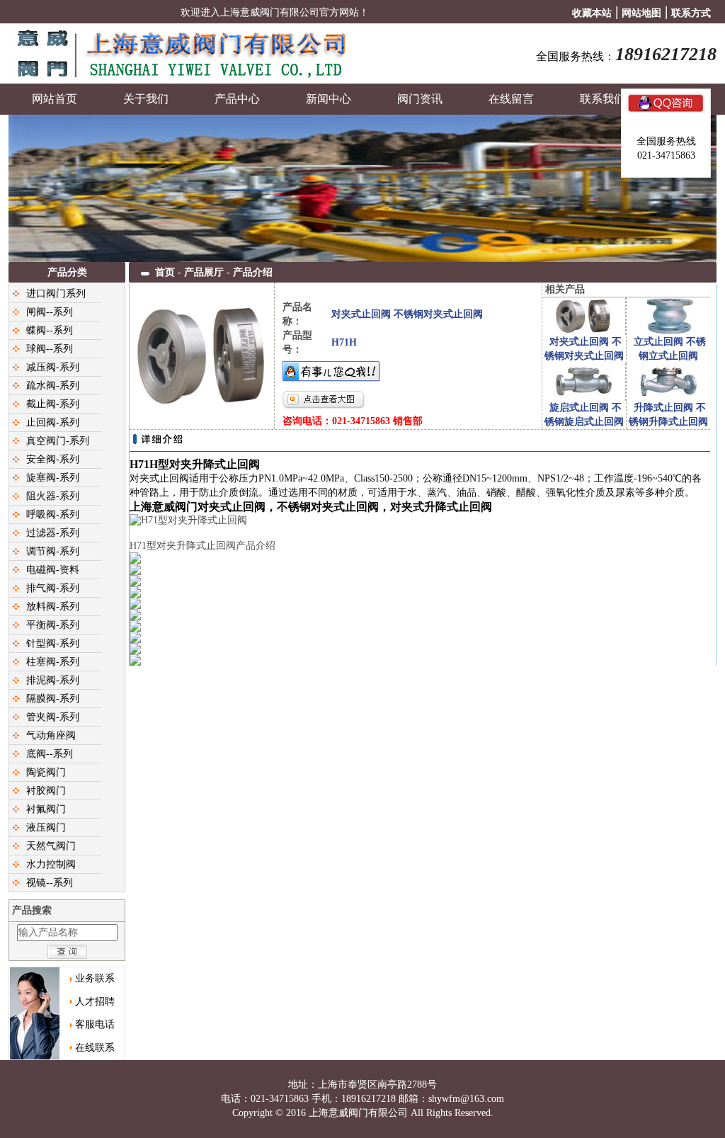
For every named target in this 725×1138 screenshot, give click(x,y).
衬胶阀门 (46, 790)
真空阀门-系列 (57, 441)
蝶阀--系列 (49, 330)
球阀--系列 (49, 348)
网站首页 (54, 99)
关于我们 (146, 99)
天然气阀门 (51, 846)
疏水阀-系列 (52, 385)
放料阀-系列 (52, 606)
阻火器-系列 (52, 496)
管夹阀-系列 (52, 717)
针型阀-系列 (52, 643)
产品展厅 (204, 272)
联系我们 (602, 99)
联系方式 (691, 13)
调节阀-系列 (52, 551)
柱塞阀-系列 (52, 661)
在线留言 (511, 99)
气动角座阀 (51, 735)
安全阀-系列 (52, 459)
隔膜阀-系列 (52, 698)
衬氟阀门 (46, 809)
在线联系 (95, 1047)
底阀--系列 (49, 754)
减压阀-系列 (52, 367)
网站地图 (641, 13)
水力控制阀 (51, 864)
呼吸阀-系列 (52, 514)
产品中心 (237, 99)
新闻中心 (328, 99)
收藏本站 (592, 13)
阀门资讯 (420, 99)
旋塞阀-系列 (52, 477)
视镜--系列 (49, 882)
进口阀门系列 (56, 293)
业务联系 (95, 978)
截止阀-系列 (52, 404)
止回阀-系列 (52, 422)
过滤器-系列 (52, 533)
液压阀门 (46, 827)
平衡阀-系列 (52, 625)
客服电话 (95, 1024)
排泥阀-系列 (52, 680)
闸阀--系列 (49, 312)
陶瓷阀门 (46, 772)
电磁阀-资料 (52, 569)
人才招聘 (95, 1001)
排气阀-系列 (52, 588)
